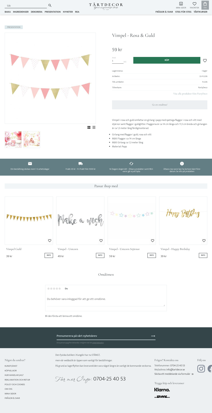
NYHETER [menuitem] (68, 12)
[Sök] (50, 5)
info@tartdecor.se (175, 370)
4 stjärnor (56, 288)
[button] (194, 5)
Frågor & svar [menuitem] (164, 12)
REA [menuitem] (77, 12)
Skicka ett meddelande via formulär (174, 374)
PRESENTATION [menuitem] (53, 12)
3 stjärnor (54, 288)
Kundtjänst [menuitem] (11, 366)
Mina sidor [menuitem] (181, 7)
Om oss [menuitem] (8, 389)
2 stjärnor (51, 288)
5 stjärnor (59, 288)
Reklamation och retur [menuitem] (17, 380)
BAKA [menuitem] (8, 12)
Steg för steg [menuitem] (183, 12)
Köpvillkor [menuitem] (11, 371)
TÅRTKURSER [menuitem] (200, 12)
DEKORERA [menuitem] (36, 12)
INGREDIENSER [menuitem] (21, 12)
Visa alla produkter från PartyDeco (190, 93)
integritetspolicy (98, 342)
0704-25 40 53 (109, 378)
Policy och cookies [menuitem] (15, 384)
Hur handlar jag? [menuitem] (14, 375)
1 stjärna (48, 288)
